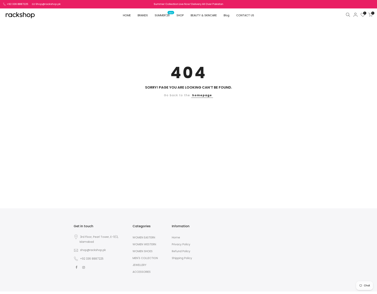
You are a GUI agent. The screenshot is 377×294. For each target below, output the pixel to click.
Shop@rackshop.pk (48, 4)
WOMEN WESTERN (144, 244)
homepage (202, 95)
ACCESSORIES (142, 272)
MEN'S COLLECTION (145, 258)
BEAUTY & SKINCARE (204, 15)
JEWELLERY (139, 265)
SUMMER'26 (164, 14)
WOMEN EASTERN (144, 237)
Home (176, 237)
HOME (127, 15)
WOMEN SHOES (143, 251)
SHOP (180, 15)
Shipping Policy (182, 258)
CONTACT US (245, 15)
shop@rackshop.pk (93, 250)
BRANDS (143, 15)
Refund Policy (181, 251)
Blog (226, 15)
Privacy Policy (181, 244)
